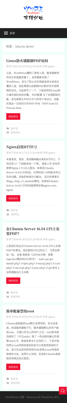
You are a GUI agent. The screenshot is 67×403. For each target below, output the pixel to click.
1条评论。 (16, 214)
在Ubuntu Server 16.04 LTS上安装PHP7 (32, 231)
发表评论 (15, 132)
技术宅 (14, 128)
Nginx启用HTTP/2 (21, 146)
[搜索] (63, 391)
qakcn (51, 66)
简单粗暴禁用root (20, 311)
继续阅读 (13, 116)
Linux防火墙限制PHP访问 (27, 60)
